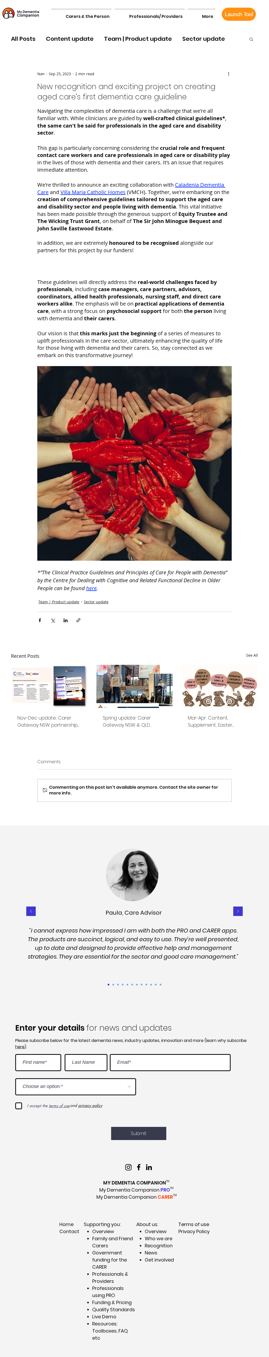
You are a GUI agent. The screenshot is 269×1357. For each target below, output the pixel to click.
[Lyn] (156, 984)
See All (252, 655)
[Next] (238, 912)
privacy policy (90, 1105)
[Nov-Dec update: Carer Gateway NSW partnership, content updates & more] (49, 686)
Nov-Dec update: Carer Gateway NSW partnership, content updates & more (48, 721)
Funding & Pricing (112, 1302)
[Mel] (151, 984)
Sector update (203, 39)
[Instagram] (128, 1167)
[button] (81, 14)
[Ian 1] (122, 984)
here (20, 1047)
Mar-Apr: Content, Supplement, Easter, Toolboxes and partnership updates (219, 721)
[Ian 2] (141, 984)
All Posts (23, 39)
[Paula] (108, 984)
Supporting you (102, 1224)
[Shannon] (113, 984)
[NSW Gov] (146, 984)
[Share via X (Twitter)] (52, 620)
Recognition (159, 1245)
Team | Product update (138, 39)
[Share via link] (78, 620)
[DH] (118, 984)
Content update (70, 39)
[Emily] (132, 984)
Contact (69, 1231)
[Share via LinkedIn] (65, 620)
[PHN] (160, 984)
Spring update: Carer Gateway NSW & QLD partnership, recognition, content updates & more (132, 721)
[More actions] (228, 73)
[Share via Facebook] (39, 620)
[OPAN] (137, 984)
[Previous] (31, 912)
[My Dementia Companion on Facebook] (138, 1167)
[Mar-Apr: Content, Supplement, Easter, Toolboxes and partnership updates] (220, 686)
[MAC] (127, 984)
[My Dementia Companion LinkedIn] (149, 1167)
